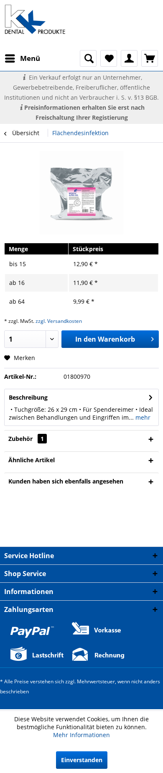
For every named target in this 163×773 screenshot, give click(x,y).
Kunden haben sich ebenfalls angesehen (65, 481)
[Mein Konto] (129, 58)
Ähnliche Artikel (31, 460)
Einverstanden (81, 760)
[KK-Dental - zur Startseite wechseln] (35, 19)
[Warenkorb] (149, 58)
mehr (142, 417)
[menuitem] (22, 58)
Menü (30, 58)
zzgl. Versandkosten (59, 321)
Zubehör (26, 439)
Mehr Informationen (81, 735)
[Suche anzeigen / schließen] (88, 58)
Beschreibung (28, 397)
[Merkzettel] (108, 58)
